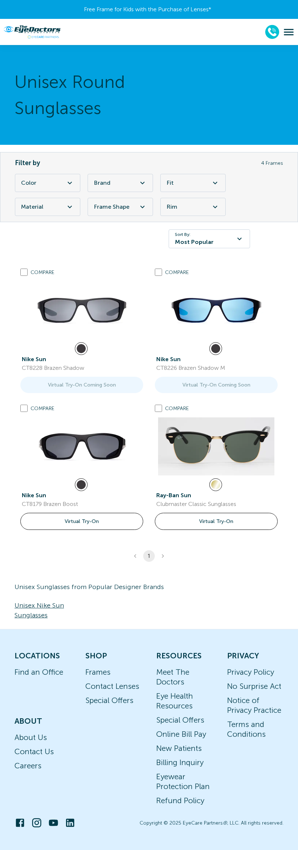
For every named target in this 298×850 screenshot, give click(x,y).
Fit (170, 182)
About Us (31, 737)
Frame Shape (111, 206)
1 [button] (149, 556)
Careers (28, 765)
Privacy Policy (250, 672)
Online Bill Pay (181, 734)
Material (32, 206)
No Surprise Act (254, 686)
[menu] (288, 32)
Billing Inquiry (180, 762)
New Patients (179, 748)
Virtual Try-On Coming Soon (82, 385)
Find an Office (39, 672)
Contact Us (34, 751)
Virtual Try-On (82, 521)
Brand (102, 182)
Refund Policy (180, 800)
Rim (171, 206)
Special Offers (109, 700)
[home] (32, 32)
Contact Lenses (112, 686)
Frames (97, 672)
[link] (82, 310)
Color (28, 182)
